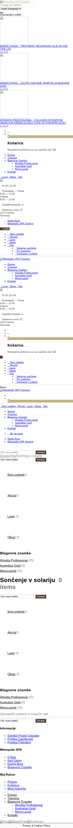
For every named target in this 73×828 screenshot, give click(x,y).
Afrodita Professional (14, 560)
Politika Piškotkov (19, 742)
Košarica (13, 785)
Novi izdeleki (16, 234)
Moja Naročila (16, 788)
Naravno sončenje (26, 248)
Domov (5, 455)
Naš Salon (14, 760)
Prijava (12, 781)
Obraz (12, 242)
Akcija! (13, 236)
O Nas (11, 757)
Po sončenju (23, 251)
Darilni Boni (15, 764)
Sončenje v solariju (27, 253)
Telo (11, 245)
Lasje (12, 239)
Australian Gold (10, 565)
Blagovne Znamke (19, 767)
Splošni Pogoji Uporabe (23, 735)
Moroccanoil (8, 571)
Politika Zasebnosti (20, 739)
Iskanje (41, 452)
